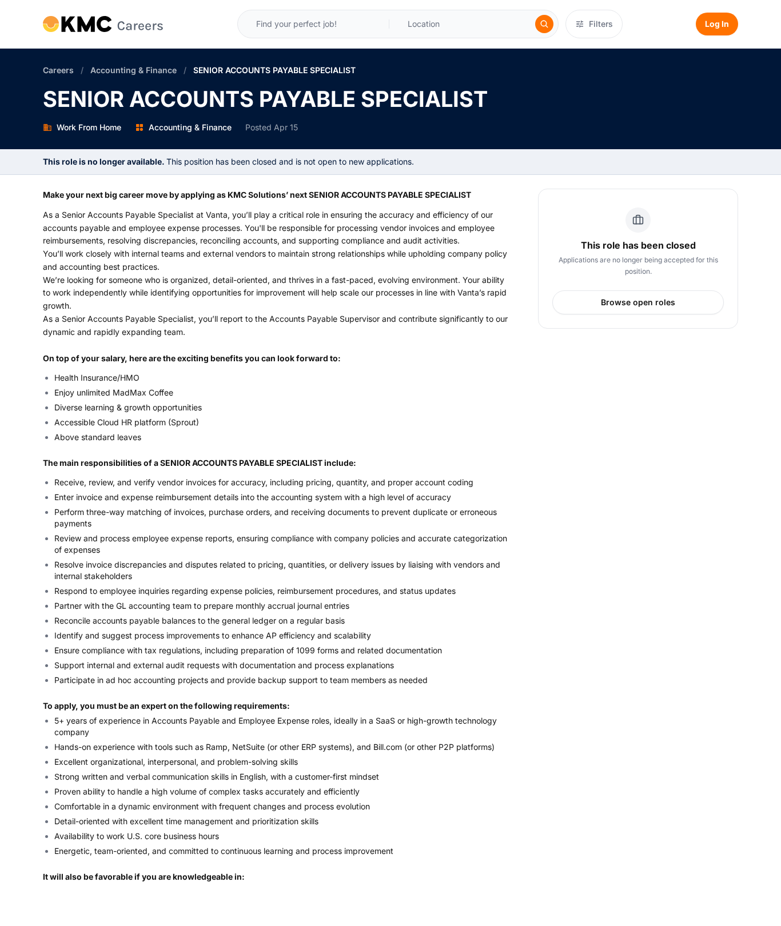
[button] (430, 24)
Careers (58, 70)
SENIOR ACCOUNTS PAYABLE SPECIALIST (274, 70)
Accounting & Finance (133, 70)
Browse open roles (638, 302)
